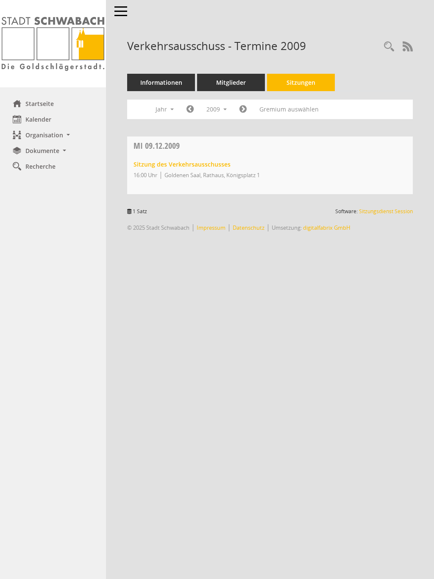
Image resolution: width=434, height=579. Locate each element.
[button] (53, 135)
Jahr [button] (162, 109)
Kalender (38, 119)
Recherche (40, 166)
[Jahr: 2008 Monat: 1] (190, 109)
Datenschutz (248, 227)
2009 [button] (214, 109)
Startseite (39, 104)
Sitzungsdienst (386, 211)
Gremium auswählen (289, 109)
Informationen (161, 82)
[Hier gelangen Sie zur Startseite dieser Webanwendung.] (53, 43)
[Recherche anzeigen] (389, 47)
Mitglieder (231, 82)
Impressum (211, 227)
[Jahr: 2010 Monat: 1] (243, 109)
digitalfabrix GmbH (327, 227)
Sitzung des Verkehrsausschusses (182, 164)
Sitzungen (301, 82)
